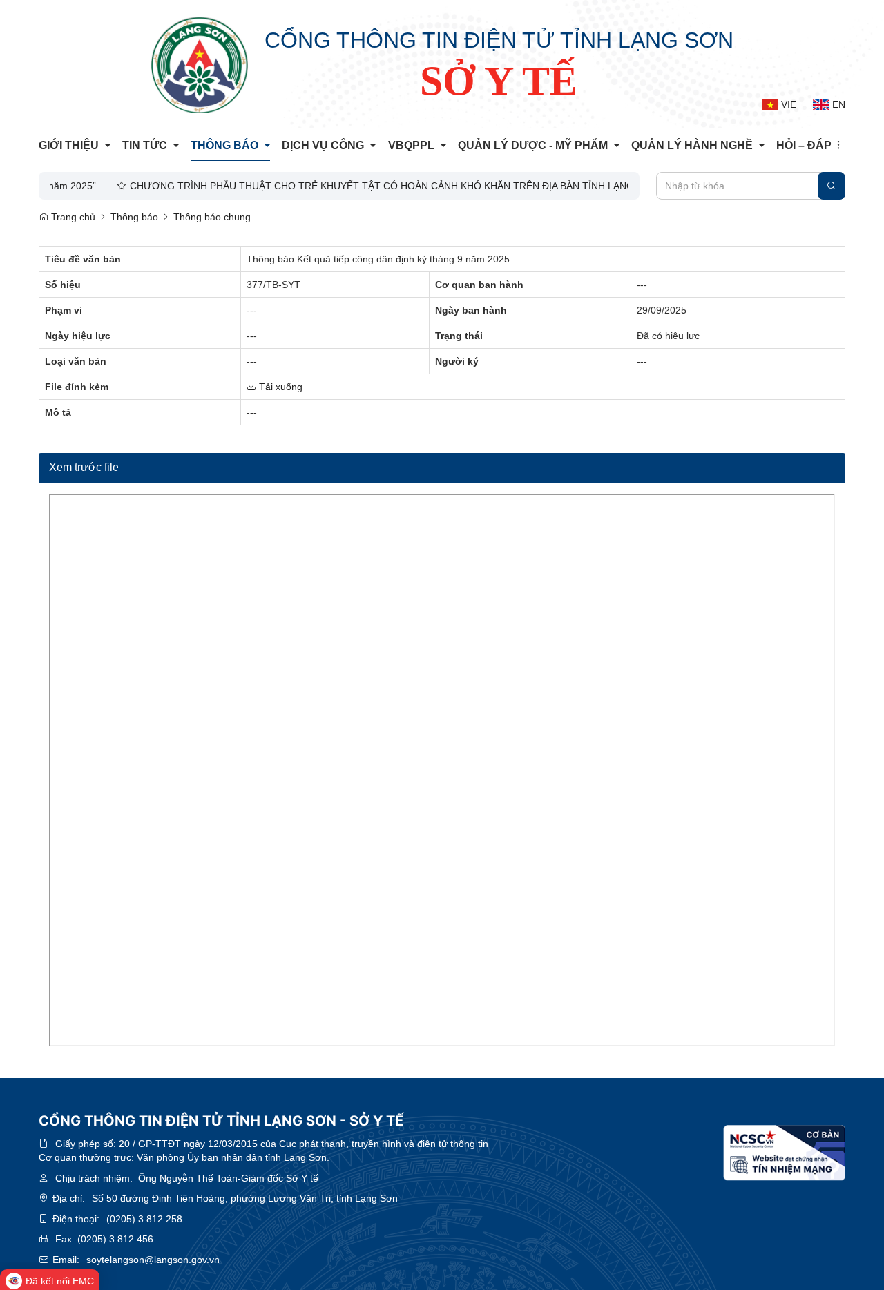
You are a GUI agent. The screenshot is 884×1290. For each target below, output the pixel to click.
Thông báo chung (212, 216)
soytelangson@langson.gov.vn (153, 1259)
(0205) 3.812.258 (144, 1218)
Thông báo (134, 216)
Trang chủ (71, 216)
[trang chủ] (199, 65)
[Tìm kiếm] (831, 186)
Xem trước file (84, 467)
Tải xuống (279, 386)
